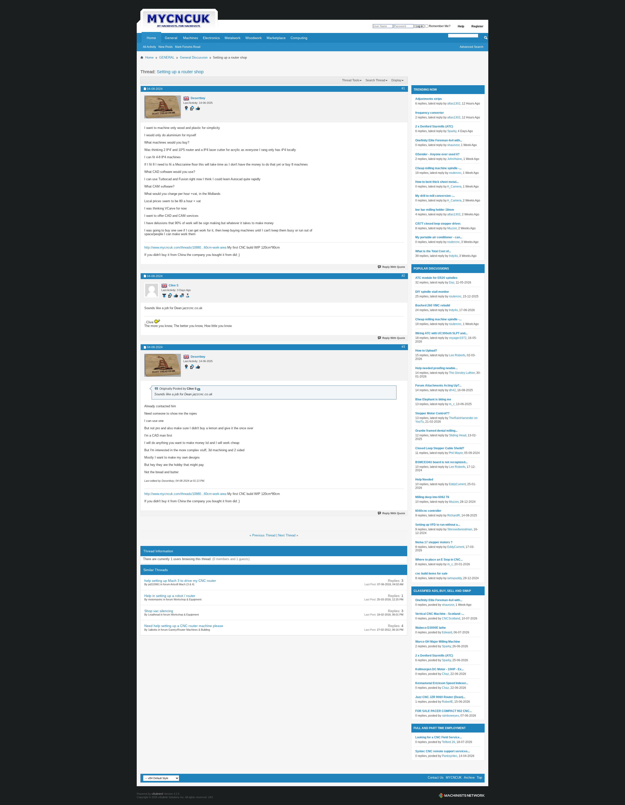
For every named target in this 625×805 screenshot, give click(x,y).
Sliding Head (457, 435)
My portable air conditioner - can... (438, 237)
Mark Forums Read (187, 47)
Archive (469, 777)
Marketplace (276, 38)
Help (461, 26)
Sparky (451, 131)
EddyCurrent (457, 484)
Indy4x (453, 256)
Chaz (445, 674)
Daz (451, 282)
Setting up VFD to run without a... (437, 524)
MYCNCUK (454, 777)
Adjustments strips (428, 99)
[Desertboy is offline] (162, 106)
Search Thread (375, 80)
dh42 (452, 390)
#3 (403, 346)
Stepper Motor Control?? (432, 413)
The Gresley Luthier (462, 373)
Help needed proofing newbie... (436, 368)
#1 (403, 88)
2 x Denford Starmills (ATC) (434, 126)
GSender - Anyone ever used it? (437, 154)
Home (151, 38)
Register (477, 26)
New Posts (165, 47)
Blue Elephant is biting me (433, 399)
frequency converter (429, 113)
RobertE (447, 701)
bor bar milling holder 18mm (434, 209)
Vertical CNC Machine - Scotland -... (439, 614)
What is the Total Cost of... (433, 251)
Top (479, 777)
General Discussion (194, 57)
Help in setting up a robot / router (169, 596)
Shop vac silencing (158, 611)
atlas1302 (453, 103)
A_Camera (454, 186)
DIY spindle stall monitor (432, 291)
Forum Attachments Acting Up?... (438, 385)
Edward (447, 632)
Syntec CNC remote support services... (442, 751)
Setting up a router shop (180, 71)
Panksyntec (449, 756)
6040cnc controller (428, 510)
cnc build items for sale (431, 573)
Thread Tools (350, 80)
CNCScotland (451, 618)
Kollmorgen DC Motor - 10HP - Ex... (439, 669)
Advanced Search (471, 47)
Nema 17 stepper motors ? (433, 542)
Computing (299, 38)
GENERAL (166, 57)
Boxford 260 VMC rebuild (432, 305)
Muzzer (452, 228)
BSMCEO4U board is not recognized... (441, 462)
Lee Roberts (457, 355)
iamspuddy (454, 578)
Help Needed (424, 479)
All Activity (149, 47)
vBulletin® (157, 793)
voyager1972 (458, 338)
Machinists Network (462, 795)
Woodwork (253, 38)
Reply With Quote (393, 266)
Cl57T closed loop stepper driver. (438, 223)
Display (396, 80)
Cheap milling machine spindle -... (438, 168)
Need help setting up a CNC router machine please (183, 626)
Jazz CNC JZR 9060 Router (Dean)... (440, 697)
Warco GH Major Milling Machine (437, 641)
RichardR (453, 515)
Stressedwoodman (459, 529)
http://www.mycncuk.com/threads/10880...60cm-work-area (185, 247)
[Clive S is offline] (151, 290)
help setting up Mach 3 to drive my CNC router (180, 581)
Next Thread (286, 535)
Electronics (211, 38)
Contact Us (436, 777)
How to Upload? (426, 350)
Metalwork (232, 38)
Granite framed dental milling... (436, 430)
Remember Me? (439, 26)
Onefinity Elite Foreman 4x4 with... (438, 140)
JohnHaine (454, 159)
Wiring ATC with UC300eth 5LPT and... (441, 333)
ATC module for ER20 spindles (436, 278)
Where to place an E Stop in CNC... (439, 559)
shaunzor (453, 145)
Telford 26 (448, 742)
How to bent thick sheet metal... (436, 182)
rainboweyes (450, 715)
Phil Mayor (456, 453)
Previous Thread (263, 535)
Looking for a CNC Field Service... (438, 737)
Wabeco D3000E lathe (430, 627)
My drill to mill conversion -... (435, 196)
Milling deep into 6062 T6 (432, 497)
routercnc (455, 173)
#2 (403, 275)
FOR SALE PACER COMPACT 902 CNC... (443, 711)
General (171, 38)
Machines (190, 38)
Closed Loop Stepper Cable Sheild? (439, 448)
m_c (452, 404)
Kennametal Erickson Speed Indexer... (441, 683)
